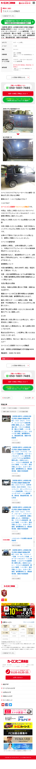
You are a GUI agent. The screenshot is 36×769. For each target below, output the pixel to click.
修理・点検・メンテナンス (9, 411)
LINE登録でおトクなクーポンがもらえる (18, 99)
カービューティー (24, 408)
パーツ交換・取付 (23, 411)
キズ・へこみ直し (13, 408)
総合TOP (6, 684)
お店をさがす (7, 692)
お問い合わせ (17, 677)
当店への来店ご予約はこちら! (17, 93)
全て (4, 408)
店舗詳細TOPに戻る (8, 16)
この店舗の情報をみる (18, 77)
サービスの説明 (29, 622)
